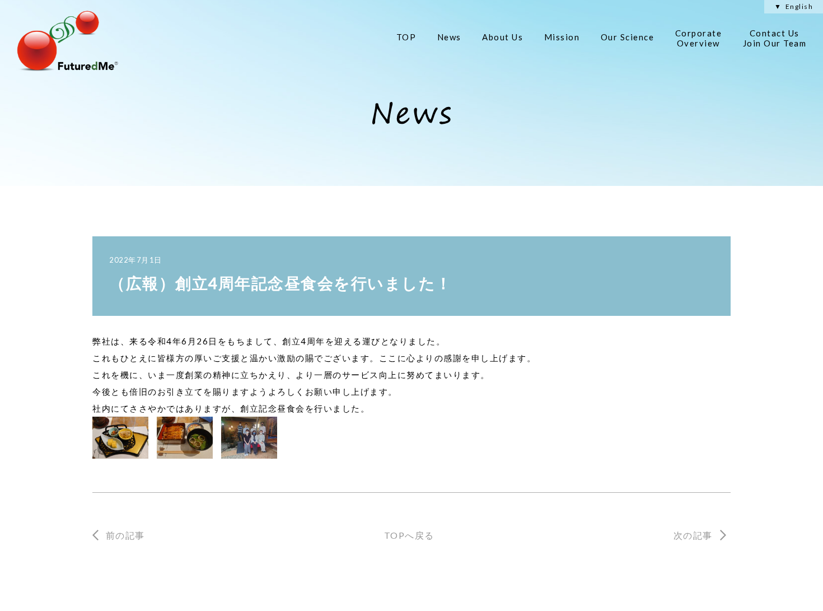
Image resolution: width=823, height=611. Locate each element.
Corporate (698, 38)
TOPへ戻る (409, 535)
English (799, 7)
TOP (406, 37)
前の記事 (125, 535)
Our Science (627, 37)
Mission (562, 37)
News (449, 37)
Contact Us (775, 38)
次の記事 (693, 535)
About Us (502, 37)
